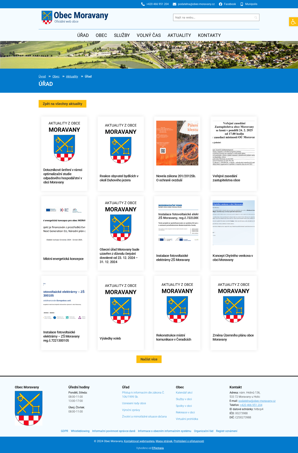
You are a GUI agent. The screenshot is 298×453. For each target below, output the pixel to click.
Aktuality (179, 35)
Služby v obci (184, 399)
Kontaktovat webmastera (139, 441)
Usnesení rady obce (134, 403)
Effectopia (158, 448)
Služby (122, 35)
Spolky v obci (184, 405)
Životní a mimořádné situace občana (144, 416)
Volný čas (149, 35)
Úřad (83, 35)
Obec (101, 35)
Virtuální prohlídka (187, 419)
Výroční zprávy (131, 410)
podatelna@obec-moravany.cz (257, 400)
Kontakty (209, 35)
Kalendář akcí (184, 392)
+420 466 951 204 (251, 405)
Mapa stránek (164, 441)
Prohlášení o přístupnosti (189, 441)
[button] (293, 21)
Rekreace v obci (185, 412)
